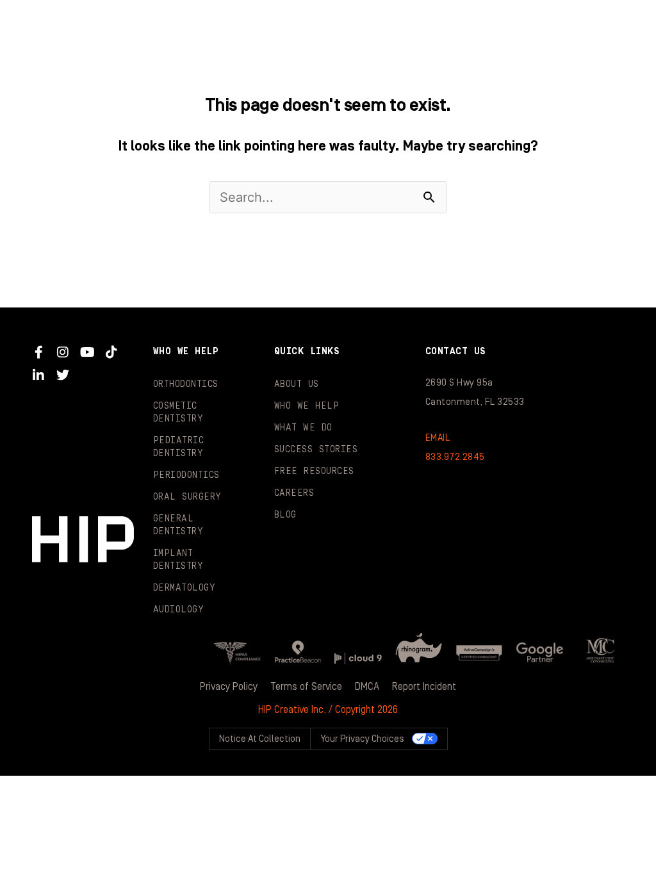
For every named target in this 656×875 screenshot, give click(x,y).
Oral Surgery (187, 497)
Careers (294, 493)
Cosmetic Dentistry (178, 412)
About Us (296, 384)
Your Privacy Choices (362, 738)
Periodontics (186, 475)
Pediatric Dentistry (178, 447)
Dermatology (184, 588)
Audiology (178, 610)
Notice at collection (259, 738)
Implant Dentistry (178, 559)
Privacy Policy (229, 686)
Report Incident (424, 686)
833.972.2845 (455, 457)
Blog (285, 515)
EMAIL (437, 437)
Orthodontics (185, 384)
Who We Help (307, 406)
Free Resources (314, 471)
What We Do (303, 428)
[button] (614, 25)
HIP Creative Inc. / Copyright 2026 (328, 710)
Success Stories (316, 450)
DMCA (367, 686)
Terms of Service (306, 686)
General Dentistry (178, 525)
